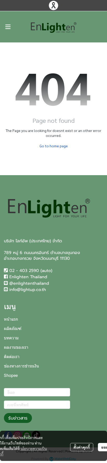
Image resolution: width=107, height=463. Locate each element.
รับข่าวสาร (18, 418)
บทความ (11, 337)
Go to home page (53, 145)
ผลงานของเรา (16, 347)
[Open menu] (8, 27)
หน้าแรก (11, 319)
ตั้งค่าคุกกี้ (81, 447)
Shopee (11, 375)
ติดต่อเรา (11, 356)
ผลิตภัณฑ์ (12, 328)
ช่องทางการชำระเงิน (21, 366)
